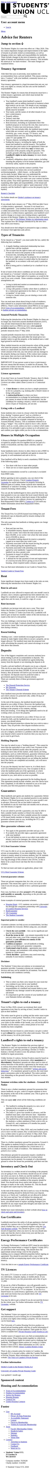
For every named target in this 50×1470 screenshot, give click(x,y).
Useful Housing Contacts (15, 1402)
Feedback (14, 1446)
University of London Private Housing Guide (18, 1371)
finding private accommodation (15, 310)
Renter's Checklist (8, 193)
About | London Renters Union (31, 1347)
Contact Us (15, 1444)
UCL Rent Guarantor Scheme (12, 872)
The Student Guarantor (14, 915)
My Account (15, 1414)
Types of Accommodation (16, 1391)
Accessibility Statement (20, 1418)
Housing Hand (11, 904)
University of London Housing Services (26, 908)
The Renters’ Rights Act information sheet (32, 219)
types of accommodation (15, 308)
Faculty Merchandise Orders (21, 1429)
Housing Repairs (12, 1397)
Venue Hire (15, 1437)
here (13, 1321)
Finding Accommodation (15, 1393)
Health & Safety (17, 1431)
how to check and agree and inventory (24, 1211)
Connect (9, 1440)
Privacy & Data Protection (21, 1416)
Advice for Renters (13, 1395)
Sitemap (14, 1433)
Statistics (14, 1435)
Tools (8, 1427)
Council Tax (10, 1399)
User (7, 1412)
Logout (13, 1420)
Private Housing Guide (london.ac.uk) (33, 1332)
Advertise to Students (19, 1442)
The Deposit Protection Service (18, 685)
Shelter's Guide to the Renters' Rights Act (17, 1367)
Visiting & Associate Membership (23, 1425)
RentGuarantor (11, 911)
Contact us (30, 501)
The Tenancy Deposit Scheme (17, 690)
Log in (8, 27)
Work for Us (15, 1448)
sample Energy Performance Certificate (33, 1264)
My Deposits (11, 687)
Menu (3, 31)
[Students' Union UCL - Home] (25, 13)
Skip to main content (9, 2)
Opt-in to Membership (19, 1422)
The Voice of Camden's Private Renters (23, 1357)
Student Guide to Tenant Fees (12, 571)
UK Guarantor (11, 913)
